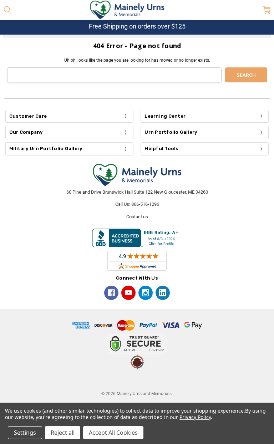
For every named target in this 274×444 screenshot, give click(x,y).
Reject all (63, 433)
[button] (137, 380)
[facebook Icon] (111, 293)
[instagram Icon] (145, 293)
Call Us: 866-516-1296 (137, 204)
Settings (25, 433)
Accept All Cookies (113, 433)
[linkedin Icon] (163, 293)
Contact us (137, 216)
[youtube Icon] (128, 293)
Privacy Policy (194, 417)
